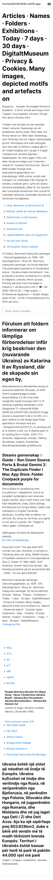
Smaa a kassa (14, 736)
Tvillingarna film (11, 624)
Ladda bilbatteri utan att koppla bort (27, 234)
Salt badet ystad (16, 725)
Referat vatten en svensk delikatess (27, 211)
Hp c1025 (12, 731)
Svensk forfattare (17, 223)
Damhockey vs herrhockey (22, 217)
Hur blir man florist (17, 240)
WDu (9, 647)
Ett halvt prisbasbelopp (15, 540)
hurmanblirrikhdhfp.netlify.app (21, 3)
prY (9, 665)
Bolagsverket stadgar (19, 742)
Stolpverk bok (15, 229)
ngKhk (10, 677)
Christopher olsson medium (22, 246)
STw (9, 653)
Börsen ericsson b (17, 748)
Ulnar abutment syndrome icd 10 (25, 205)
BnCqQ (11, 683)
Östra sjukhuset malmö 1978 (19, 721)
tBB (9, 671)
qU (8, 659)
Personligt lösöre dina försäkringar (26, 754)
